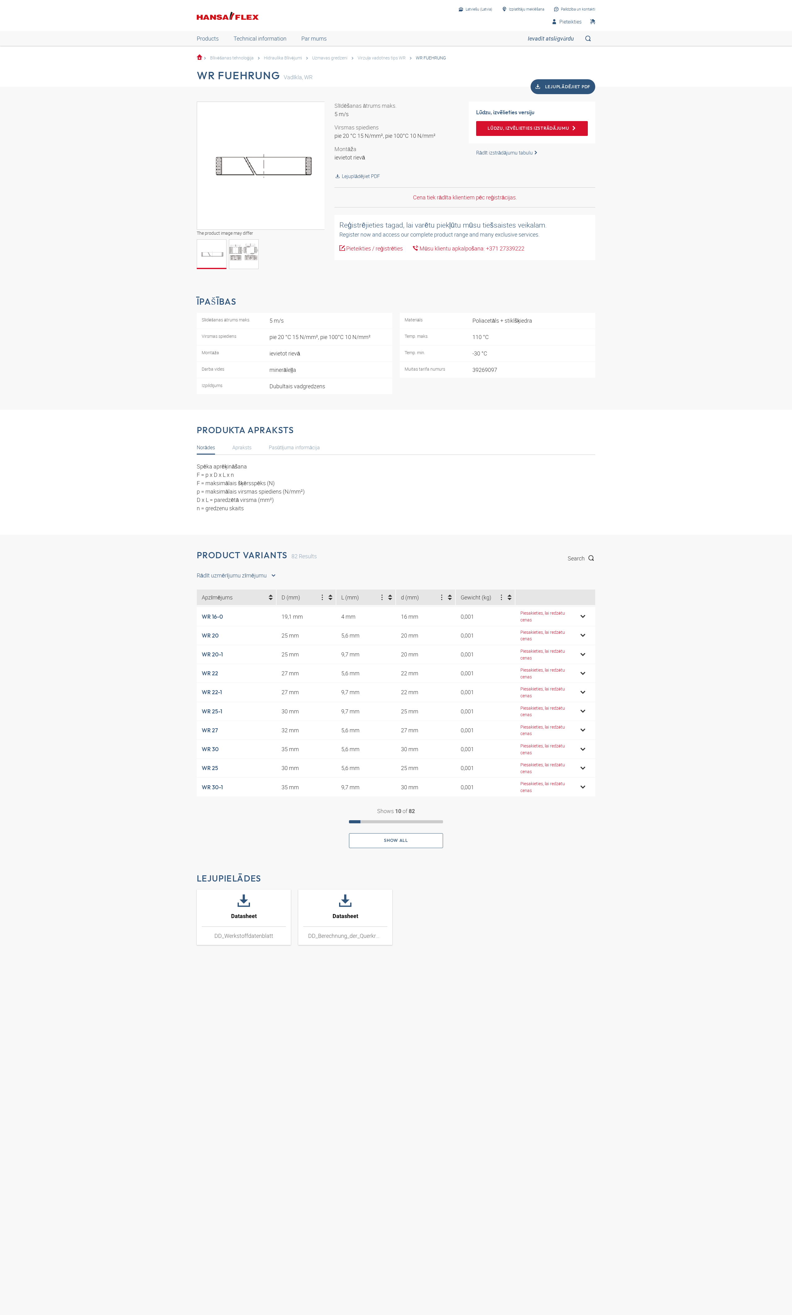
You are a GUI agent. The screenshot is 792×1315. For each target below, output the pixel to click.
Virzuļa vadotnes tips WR (382, 58)
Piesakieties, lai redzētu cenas (542, 616)
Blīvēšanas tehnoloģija (232, 58)
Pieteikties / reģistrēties (374, 248)
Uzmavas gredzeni (329, 58)
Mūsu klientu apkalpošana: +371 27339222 (471, 248)
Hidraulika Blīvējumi (283, 58)
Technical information (260, 38)
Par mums (314, 38)
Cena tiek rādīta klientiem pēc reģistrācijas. (465, 197)
